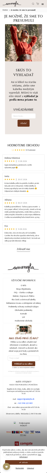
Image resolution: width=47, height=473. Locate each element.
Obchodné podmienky (23, 310)
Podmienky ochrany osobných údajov (23, 306)
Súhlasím (25, 462)
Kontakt (23, 313)
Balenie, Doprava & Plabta (23, 296)
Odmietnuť (30, 468)
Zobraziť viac (23, 249)
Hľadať (23, 123)
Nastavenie (20, 468)
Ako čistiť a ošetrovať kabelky (24, 299)
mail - (23, 399)
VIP (23, 317)
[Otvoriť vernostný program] (6, 466)
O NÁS (23, 285)
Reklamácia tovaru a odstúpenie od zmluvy (23, 303)
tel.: (23, 403)
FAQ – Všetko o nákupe (23, 292)
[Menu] (42, 3)
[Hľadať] (33, 4)
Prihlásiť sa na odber (23, 363)
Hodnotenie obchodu (23, 145)
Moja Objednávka (23, 289)
